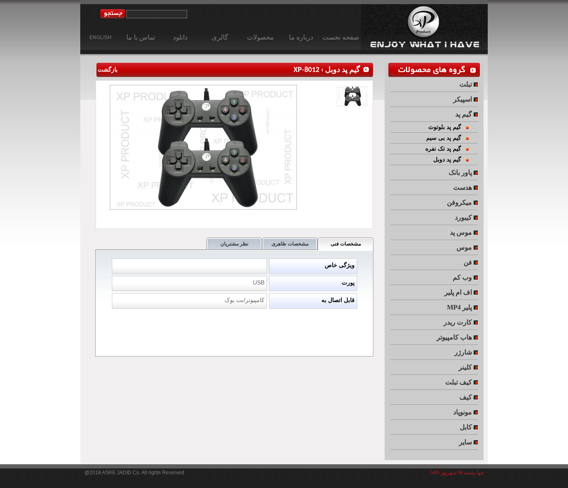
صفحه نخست (340, 37)
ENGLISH (100, 37)
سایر (466, 442)
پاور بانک (461, 172)
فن (469, 262)
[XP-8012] (204, 208)
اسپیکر (463, 99)
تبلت (466, 84)
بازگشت (107, 70)
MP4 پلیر (460, 307)
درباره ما (301, 37)
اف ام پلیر (459, 292)
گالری (220, 37)
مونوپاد (463, 412)
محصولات (260, 37)
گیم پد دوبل (342, 70)
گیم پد (464, 114)
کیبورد (464, 217)
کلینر (466, 367)
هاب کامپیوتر (455, 337)
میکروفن (460, 202)
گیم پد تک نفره (445, 149)
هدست (463, 187)
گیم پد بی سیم (446, 138)
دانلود (180, 37)
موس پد (462, 232)
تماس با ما (140, 37)
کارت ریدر (459, 322)
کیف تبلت (459, 382)
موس (465, 247)
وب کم (463, 277)
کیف (466, 397)
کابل (467, 427)
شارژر (464, 352)
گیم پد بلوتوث (447, 127)
